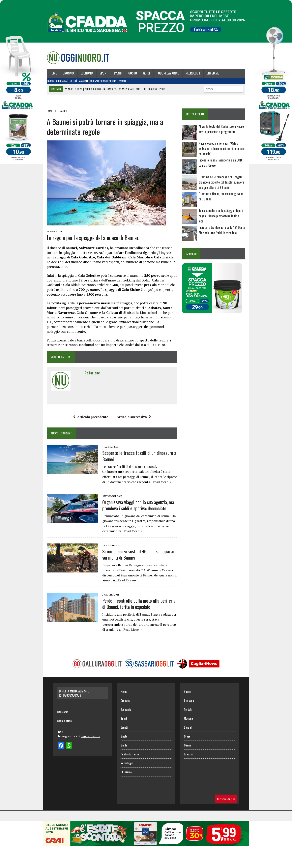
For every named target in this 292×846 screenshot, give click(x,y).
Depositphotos (90, 736)
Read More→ (162, 482)
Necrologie (193, 73)
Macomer (84, 81)
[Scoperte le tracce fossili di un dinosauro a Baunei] (72, 471)
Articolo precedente (92, 417)
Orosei (104, 81)
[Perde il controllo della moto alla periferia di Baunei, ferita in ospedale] (72, 619)
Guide (146, 73)
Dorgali (94, 81)
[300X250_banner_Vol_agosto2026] (212, 310)
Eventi (118, 73)
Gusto (132, 73)
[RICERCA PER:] (223, 88)
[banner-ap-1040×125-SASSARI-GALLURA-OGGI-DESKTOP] (146, 843)
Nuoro (50, 81)
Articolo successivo (132, 417)
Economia (87, 73)
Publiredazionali (168, 73)
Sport (104, 73)
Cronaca (68, 73)
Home (53, 73)
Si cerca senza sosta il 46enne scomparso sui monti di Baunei (138, 554)
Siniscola (61, 81)
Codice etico (64, 720)
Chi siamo (213, 73)
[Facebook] (61, 745)
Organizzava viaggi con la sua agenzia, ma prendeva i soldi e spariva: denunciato (138, 505)
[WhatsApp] (69, 745)
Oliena (112, 81)
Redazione (92, 372)
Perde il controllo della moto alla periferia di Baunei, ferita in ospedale (138, 603)
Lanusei (122, 81)
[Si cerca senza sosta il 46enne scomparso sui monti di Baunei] (72, 570)
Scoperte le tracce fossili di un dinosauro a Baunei (139, 455)
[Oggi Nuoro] (78, 58)
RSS (60, 732)
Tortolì (72, 81)
